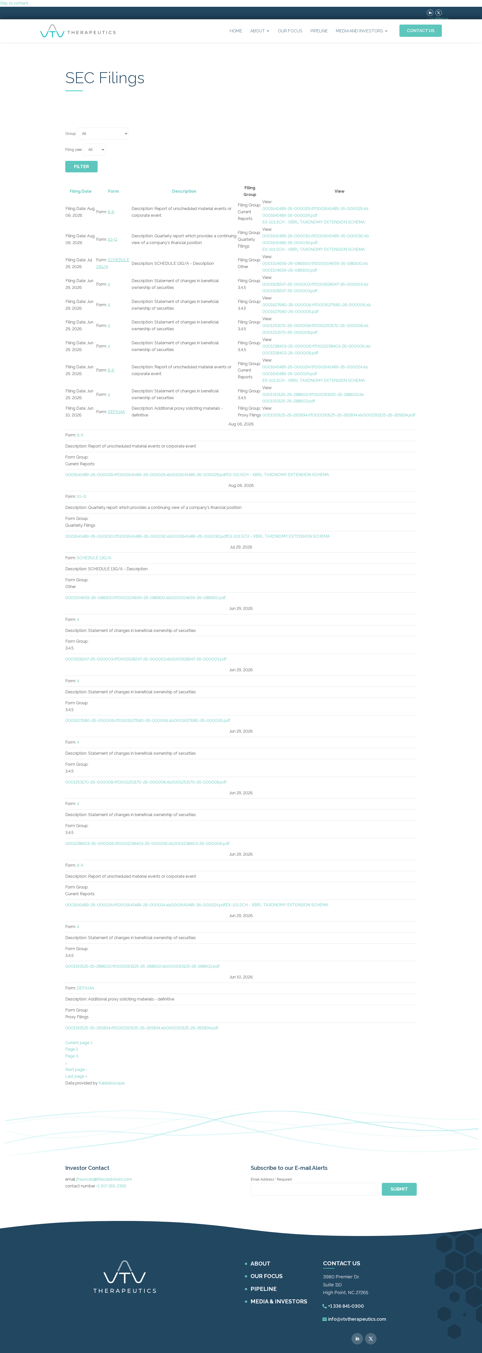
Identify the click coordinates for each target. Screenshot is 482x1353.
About (257, 30)
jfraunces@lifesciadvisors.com (104, 1179)
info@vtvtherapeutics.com (357, 1319)
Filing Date (81, 191)
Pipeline (319, 30)
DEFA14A (116, 411)
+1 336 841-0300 (346, 1306)
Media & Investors (279, 1301)
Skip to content (14, 3)
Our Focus (290, 30)
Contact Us (420, 30)
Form (113, 191)
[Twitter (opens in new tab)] (438, 13)
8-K (111, 211)
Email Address (271, 1179)
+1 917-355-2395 (111, 1186)
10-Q (112, 239)
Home (236, 30)
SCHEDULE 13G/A (94, 557)
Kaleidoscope (111, 1083)
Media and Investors (359, 30)
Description (184, 191)
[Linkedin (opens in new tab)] (430, 13)
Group (70, 134)
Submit (399, 1189)
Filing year (73, 150)
